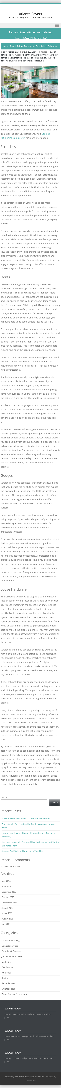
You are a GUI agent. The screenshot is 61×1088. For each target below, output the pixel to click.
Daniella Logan (30, 52)
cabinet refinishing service (38, 58)
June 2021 (6, 924)
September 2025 (9, 902)
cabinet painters (28, 55)
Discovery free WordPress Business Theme (24, 1076)
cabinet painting (43, 55)
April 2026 (6, 886)
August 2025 (7, 908)
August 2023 (7, 918)
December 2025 (9, 891)
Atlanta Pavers (30, 14)
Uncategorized (8, 988)
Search (4, 797)
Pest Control (7, 967)
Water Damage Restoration (14, 994)
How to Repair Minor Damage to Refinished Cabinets (29, 46)
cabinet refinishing (17, 58)
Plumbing (6, 972)
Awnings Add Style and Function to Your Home (23, 851)
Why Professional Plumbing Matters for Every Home (26, 818)
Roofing (5, 978)
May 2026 (6, 881)
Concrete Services (10, 945)
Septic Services (8, 983)
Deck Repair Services (11, 951)
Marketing (6, 962)
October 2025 (8, 897)
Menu (30, 25)
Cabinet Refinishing (11, 940)
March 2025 (7, 913)
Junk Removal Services (12, 956)
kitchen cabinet (19, 61)
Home (17, 38)
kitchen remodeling (35, 61)
